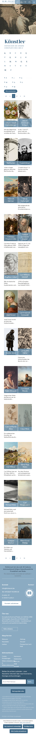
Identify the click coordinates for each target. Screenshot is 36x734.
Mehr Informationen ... (26, 722)
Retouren (5, 639)
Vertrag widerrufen (18, 691)
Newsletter (5, 642)
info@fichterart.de (8, 588)
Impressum (17, 656)
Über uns (17, 661)
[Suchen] (17, 2)
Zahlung (22, 639)
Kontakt (16, 666)
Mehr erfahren (8, 629)
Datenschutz (18, 659)
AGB (15, 664)
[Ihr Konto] (21, 2)
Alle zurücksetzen (11, 91)
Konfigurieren (28, 726)
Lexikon (4, 644)
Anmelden (31, 682)
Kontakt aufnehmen (11, 603)
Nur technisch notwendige (12, 726)
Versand (22, 642)
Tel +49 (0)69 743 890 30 (10, 592)
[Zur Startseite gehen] (7, 2)
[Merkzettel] (25, 2)
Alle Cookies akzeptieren (18, 731)
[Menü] (34, 2)
